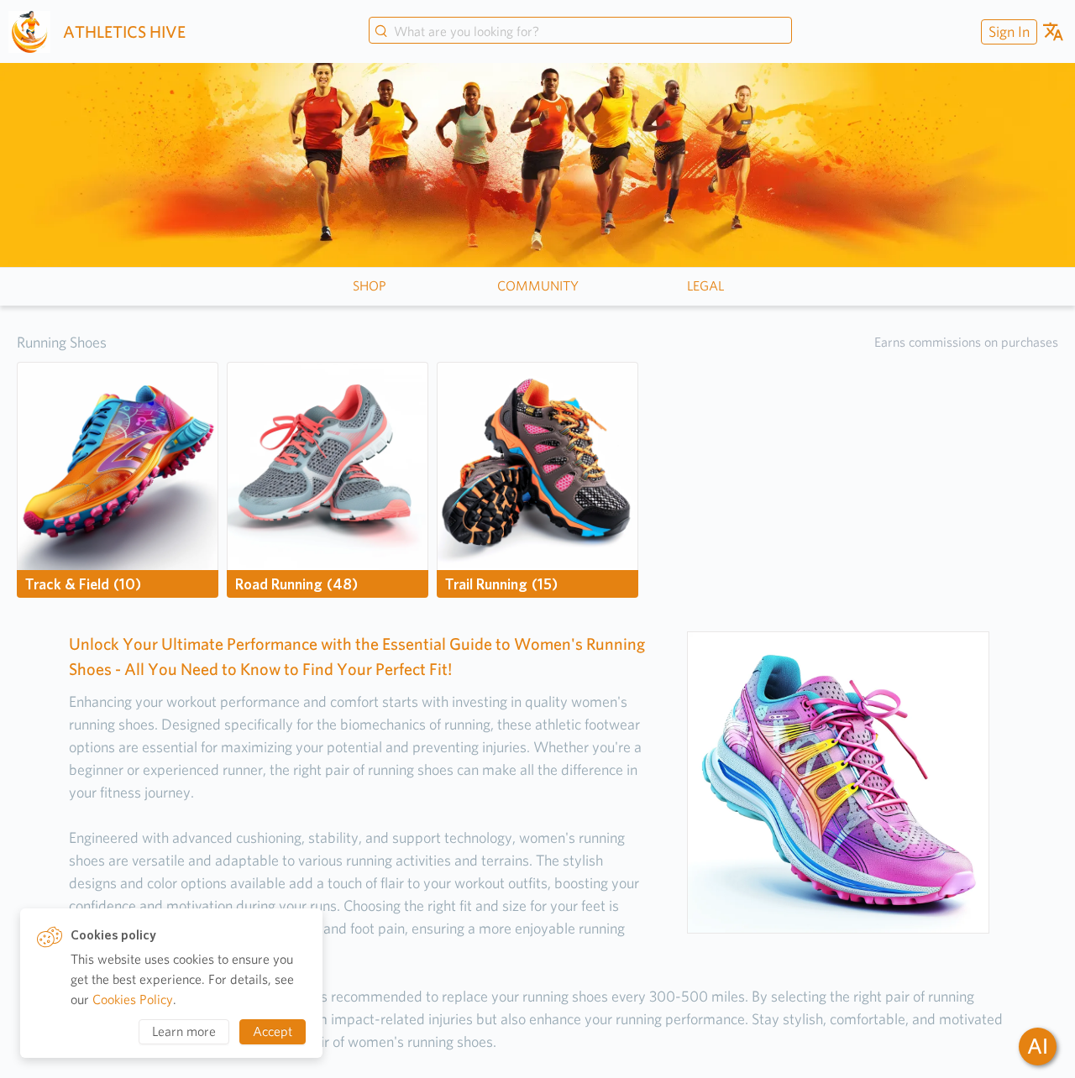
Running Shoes (62, 342)
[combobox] (580, 31)
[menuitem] (1007, 31)
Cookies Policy (132, 999)
